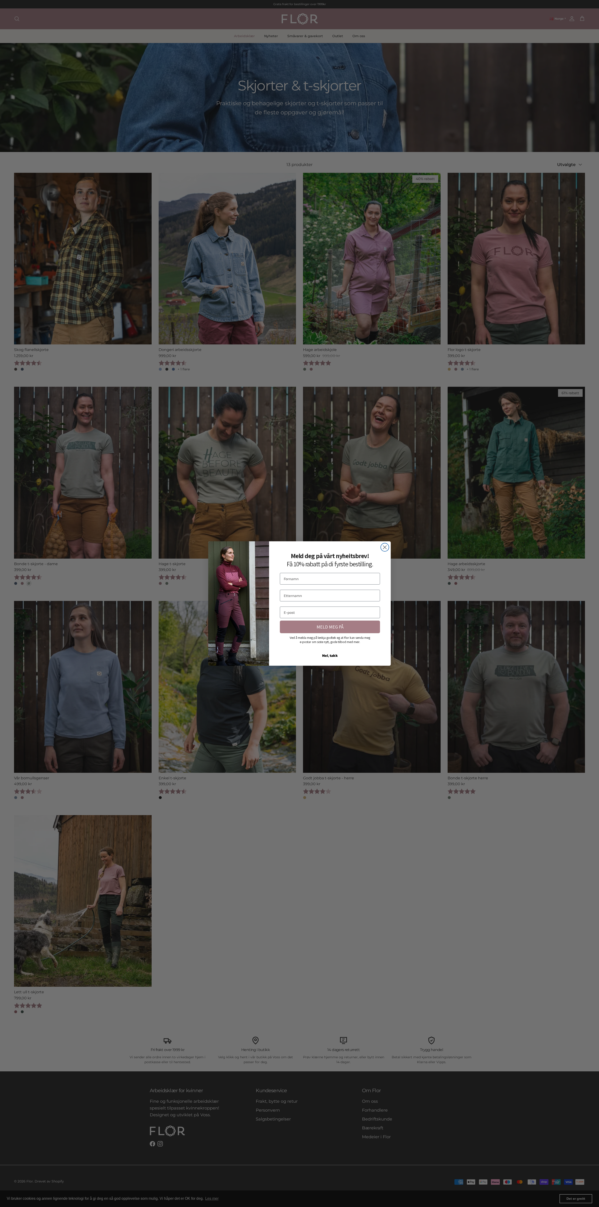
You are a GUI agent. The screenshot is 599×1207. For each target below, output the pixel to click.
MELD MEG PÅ (330, 627)
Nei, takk (330, 655)
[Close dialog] (385, 547)
